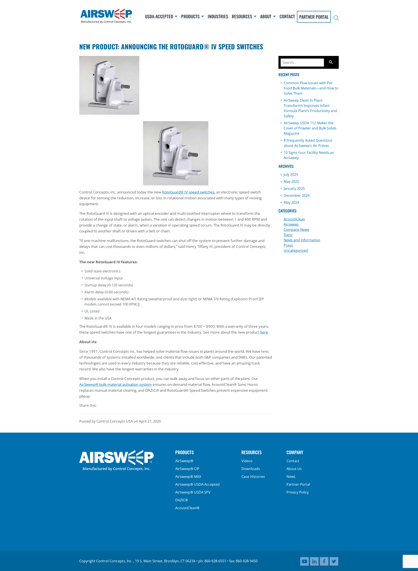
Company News (296, 229)
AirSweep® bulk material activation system (115, 384)
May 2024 (291, 202)
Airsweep (291, 224)
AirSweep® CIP (187, 469)
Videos (247, 461)
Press (288, 245)
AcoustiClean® (187, 508)
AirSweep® (184, 461)
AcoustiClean (294, 219)
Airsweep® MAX (188, 476)
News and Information (302, 240)
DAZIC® (181, 500)
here (264, 332)
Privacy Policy (298, 492)
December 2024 (297, 195)
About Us (294, 469)
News (291, 476)
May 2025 (291, 181)
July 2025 (291, 174)
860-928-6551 (215, 561)
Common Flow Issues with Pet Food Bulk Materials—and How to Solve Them (311, 88)
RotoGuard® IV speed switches (188, 192)
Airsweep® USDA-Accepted (197, 484)
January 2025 (294, 188)
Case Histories (253, 476)
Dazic (288, 234)
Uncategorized (296, 250)
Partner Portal (298, 484)
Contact (293, 461)
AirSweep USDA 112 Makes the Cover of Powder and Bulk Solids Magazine (310, 128)
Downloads (250, 469)
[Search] (336, 18)
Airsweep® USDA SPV (193, 492)
